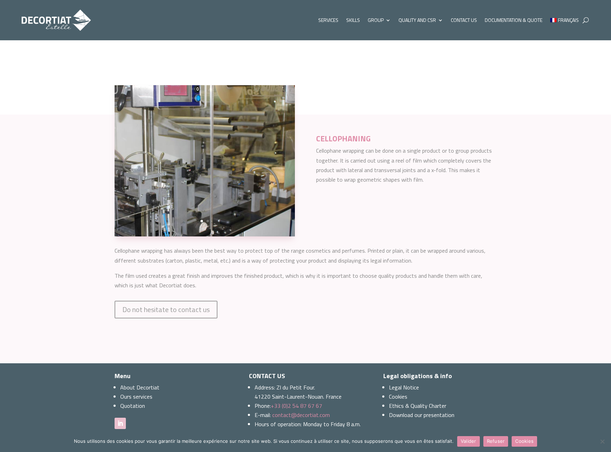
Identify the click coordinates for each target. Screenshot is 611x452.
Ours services (136, 396)
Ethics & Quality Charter (417, 405)
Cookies (398, 396)
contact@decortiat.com (301, 415)
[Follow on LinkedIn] (120, 423)
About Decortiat (139, 387)
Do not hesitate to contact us (166, 309)
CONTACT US (464, 20)
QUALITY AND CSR (417, 20)
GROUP (376, 20)
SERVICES (328, 20)
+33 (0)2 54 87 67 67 (296, 405)
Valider (468, 441)
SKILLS (353, 20)
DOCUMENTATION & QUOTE (513, 20)
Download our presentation (421, 415)
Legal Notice (404, 387)
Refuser (496, 441)
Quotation (132, 405)
